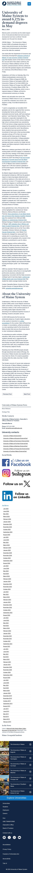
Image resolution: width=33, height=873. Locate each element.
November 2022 (7, 607)
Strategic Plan (6, 412)
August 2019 (6, 706)
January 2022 (7, 633)
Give (4, 818)
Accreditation (6, 844)
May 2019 (6, 714)
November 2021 (7, 638)
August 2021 (6, 646)
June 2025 (6, 540)
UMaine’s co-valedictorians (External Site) (14, 220)
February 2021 (7, 662)
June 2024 (6, 568)
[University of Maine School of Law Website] (16, 792)
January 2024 (7, 581)
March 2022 (6, 628)
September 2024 (7, 560)
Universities (6, 803)
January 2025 (7, 550)
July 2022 (5, 618)
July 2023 (5, 592)
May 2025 (6, 542)
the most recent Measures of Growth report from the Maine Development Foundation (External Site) (16, 159)
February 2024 (7, 579)
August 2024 (6, 563)
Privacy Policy (7, 849)
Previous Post (7, 394)
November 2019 (7, 698)
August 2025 (6, 534)
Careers (5, 813)
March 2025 (6, 545)
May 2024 (6, 571)
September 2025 (7, 532)
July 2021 (5, 649)
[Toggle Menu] (29, 4)
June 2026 (6, 511)
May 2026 (6, 514)
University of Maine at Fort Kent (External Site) (15, 443)
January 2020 (7, 693)
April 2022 (6, 625)
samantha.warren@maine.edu (14, 428)
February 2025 (7, 547)
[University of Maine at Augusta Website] (16, 751)
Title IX (5, 863)
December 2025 (7, 524)
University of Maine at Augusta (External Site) (15, 438)
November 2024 (7, 555)
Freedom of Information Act (11, 854)
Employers (6, 810)
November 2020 (7, 669)
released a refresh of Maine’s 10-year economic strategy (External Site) (16, 58)
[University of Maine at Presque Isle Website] (16, 778)
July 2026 (5, 508)
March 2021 (6, 659)
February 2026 (7, 519)
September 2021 (7, 644)
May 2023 (6, 594)
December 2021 (7, 636)
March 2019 (6, 719)
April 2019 (6, 716)
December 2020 (7, 667)
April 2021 (6, 656)
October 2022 (7, 610)
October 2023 (7, 589)
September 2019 (7, 703)
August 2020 (6, 677)
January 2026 (7, 521)
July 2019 (5, 708)
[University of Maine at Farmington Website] (16, 758)
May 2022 (6, 623)
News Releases (6, 408)
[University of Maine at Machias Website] (16, 771)
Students (5, 807)
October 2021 (7, 641)
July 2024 (5, 566)
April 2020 (6, 688)
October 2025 (7, 529)
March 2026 (6, 516)
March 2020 (6, 690)
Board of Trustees (8, 828)
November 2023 (7, 586)
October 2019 (7, 701)
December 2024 (7, 553)
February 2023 (7, 599)
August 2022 (6, 615)
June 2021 (6, 651)
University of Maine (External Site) (12, 435)
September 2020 (7, 675)
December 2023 (7, 584)
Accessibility (6, 859)
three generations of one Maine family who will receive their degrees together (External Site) (16, 216)
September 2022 (7, 612)
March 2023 (6, 597)
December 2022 (7, 605)
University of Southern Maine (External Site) (15, 451)
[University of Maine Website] (16, 744)
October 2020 (7, 672)
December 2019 (7, 695)
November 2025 (7, 527)
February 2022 (7, 631)
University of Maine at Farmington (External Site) (16, 441)
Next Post (27, 394)
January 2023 (7, 602)
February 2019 (7, 721)
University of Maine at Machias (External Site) (15, 446)
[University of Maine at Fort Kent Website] (16, 765)
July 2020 (5, 680)
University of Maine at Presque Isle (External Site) (16, 448)
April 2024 (6, 573)
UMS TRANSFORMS (9, 821)
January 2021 (7, 664)
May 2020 (6, 685)
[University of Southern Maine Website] (16, 785)
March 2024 (6, 576)
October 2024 (7, 558)
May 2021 (6, 654)
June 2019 (6, 711)
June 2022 (6, 620)
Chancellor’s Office (8, 825)
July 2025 (5, 537)
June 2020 (6, 682)
